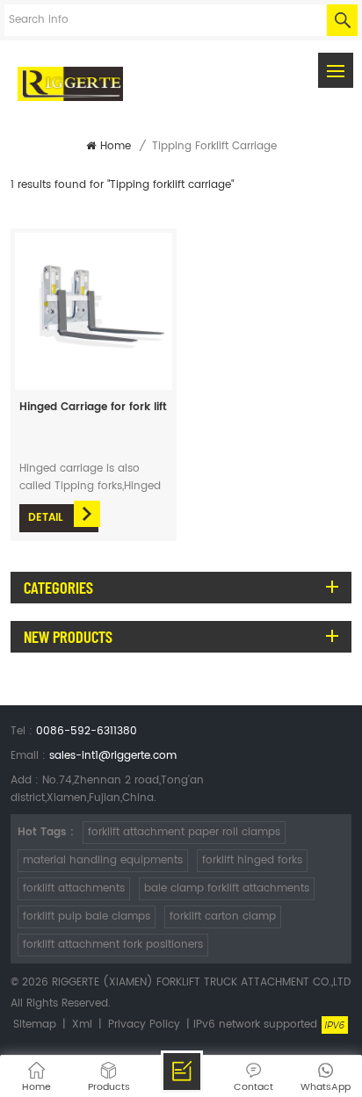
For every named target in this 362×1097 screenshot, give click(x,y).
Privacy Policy (144, 1024)
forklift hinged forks (252, 860)
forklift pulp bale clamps (86, 916)
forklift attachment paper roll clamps (184, 832)
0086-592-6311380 (86, 731)
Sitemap (34, 1024)
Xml (82, 1024)
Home (115, 146)
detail (45, 517)
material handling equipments (103, 860)
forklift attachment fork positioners (113, 944)
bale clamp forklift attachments (226, 888)
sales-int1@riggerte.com (113, 755)
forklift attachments (74, 888)
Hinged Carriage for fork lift (93, 407)
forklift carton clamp (223, 916)
